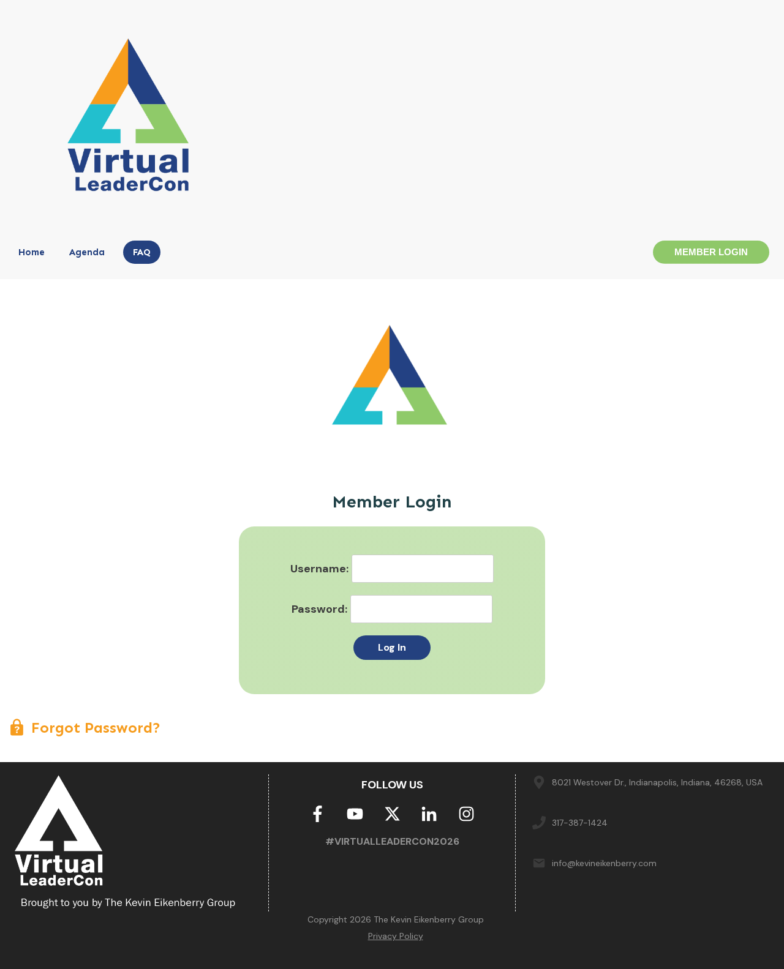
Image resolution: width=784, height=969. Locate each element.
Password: (319, 609)
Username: (319, 568)
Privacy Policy (395, 935)
